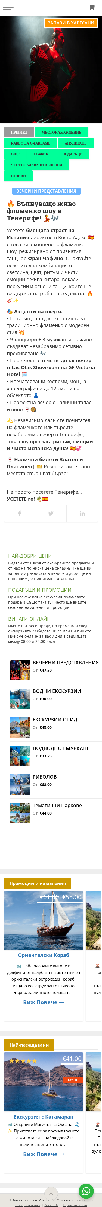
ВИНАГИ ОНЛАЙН (29, 618)
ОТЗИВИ (18, 176)
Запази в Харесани (71, 23)
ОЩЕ (15, 154)
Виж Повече (41, 1002)
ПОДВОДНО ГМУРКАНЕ (61, 748)
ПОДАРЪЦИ (72, 154)
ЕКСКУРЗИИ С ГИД (55, 719)
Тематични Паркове (57, 805)
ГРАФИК (41, 154)
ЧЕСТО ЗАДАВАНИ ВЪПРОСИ (36, 165)
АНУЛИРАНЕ (76, 143)
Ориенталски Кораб (43, 955)
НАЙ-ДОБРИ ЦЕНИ (30, 555)
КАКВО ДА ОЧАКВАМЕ (31, 143)
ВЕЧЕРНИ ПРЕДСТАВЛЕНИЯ (46, 191)
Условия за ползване (74, 1200)
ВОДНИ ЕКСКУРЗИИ (57, 691)
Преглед (19, 132)
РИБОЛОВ (45, 776)
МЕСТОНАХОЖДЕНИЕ (61, 132)
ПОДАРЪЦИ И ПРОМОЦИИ (40, 589)
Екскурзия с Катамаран (43, 1116)
